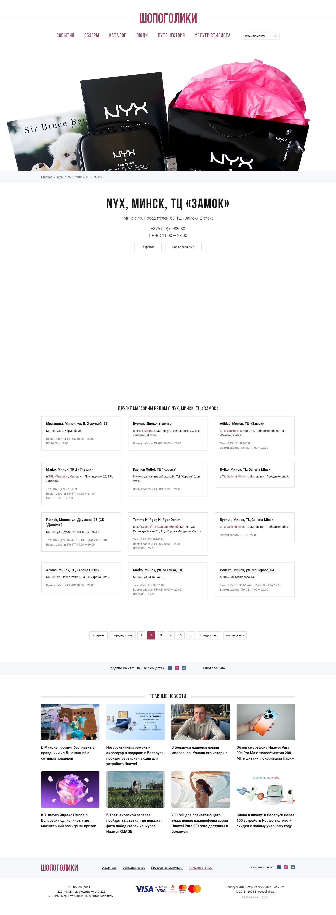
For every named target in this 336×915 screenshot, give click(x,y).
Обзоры (91, 35)
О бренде (148, 247)
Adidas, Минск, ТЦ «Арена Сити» (72, 570)
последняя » (235, 635)
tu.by (264, 897)
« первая (98, 635)
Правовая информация (167, 867)
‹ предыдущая (122, 635)
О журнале (109, 867)
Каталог (117, 35)
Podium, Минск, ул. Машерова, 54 (247, 570)
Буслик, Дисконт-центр (152, 424)
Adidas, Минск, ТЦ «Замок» (242, 424)
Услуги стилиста (213, 35)
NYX (60, 177)
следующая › (209, 635)
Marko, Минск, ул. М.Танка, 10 (157, 570)
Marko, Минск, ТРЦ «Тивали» (69, 469)
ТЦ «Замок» (230, 430)
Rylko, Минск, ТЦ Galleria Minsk (245, 469)
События (65, 35)
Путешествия (171, 35)
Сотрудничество (134, 867)
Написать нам (202, 867)
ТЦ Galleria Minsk (233, 476)
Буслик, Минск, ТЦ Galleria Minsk (246, 520)
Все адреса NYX (183, 247)
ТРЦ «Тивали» (145, 430)
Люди (142, 35)
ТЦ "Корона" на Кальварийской (157, 526)
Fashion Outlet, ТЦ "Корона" (154, 469)
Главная (46, 177)
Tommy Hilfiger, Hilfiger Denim (156, 520)
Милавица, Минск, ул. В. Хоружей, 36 (77, 424)
